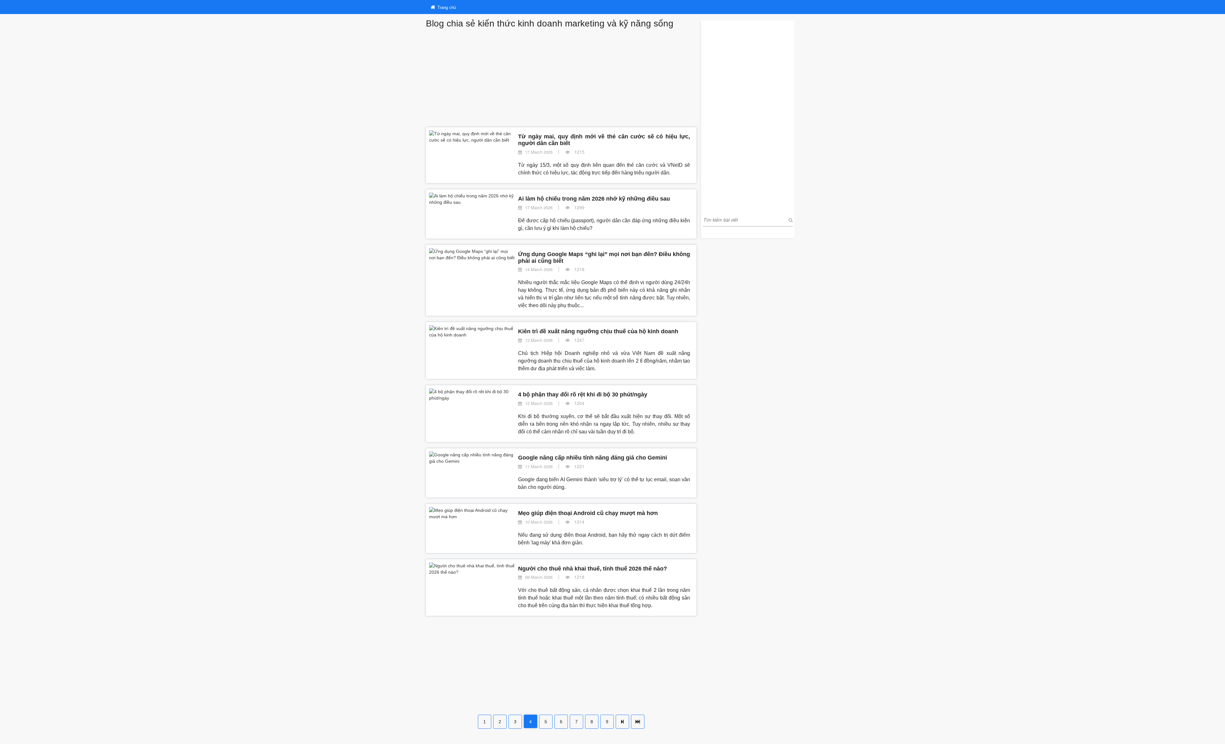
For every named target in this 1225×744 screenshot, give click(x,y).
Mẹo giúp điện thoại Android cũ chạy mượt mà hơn (588, 513)
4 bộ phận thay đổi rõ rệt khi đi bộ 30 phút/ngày (582, 394)
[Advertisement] (561, 76)
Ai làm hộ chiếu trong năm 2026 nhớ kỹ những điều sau (594, 198)
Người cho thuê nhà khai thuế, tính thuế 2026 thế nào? (592, 568)
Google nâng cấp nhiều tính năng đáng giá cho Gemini (592, 457)
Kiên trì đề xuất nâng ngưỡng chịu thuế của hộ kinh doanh (598, 331)
